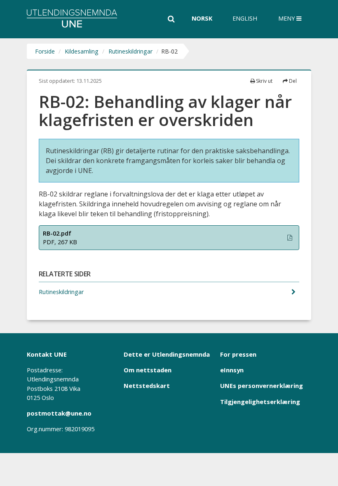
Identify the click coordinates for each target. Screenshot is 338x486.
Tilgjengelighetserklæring (260, 401)
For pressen (238, 354)
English (244, 18)
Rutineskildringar (130, 51)
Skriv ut (263, 80)
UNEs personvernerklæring (261, 385)
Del (292, 80)
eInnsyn (232, 370)
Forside (45, 51)
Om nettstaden (147, 370)
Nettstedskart (147, 385)
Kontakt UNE (47, 354)
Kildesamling (82, 51)
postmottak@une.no (59, 413)
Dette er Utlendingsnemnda (167, 354)
